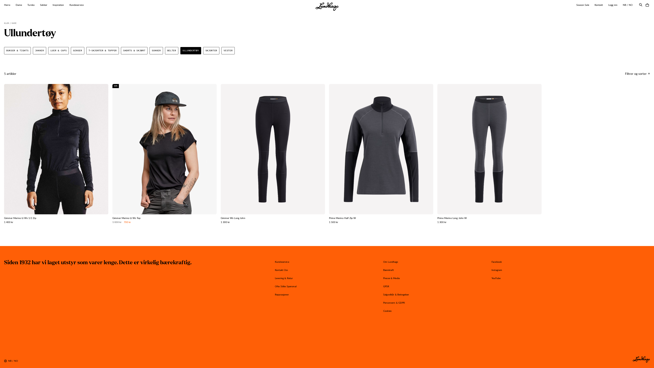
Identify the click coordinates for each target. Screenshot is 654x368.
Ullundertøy (191, 50)
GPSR (386, 286)
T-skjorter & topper (103, 50)
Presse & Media (391, 278)
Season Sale (582, 4)
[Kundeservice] (85, 5)
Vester (228, 50)
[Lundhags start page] (327, 7)
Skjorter (211, 50)
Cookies (387, 310)
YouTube (496, 278)
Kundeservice (282, 261)
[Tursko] (36, 5)
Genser (77, 50)
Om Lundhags (390, 261)
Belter (171, 50)
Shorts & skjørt (134, 50)
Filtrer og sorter (636, 73)
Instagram (497, 270)
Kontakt (599, 4)
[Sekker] (49, 5)
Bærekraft (388, 270)
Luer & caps (58, 50)
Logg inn (612, 4)
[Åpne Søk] (640, 4)
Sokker (156, 50)
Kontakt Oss (281, 270)
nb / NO (629, 4)
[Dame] (24, 5)
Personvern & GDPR (394, 302)
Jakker (39, 50)
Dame (14, 23)
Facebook (497, 261)
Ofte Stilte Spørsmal (286, 286)
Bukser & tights (17, 50)
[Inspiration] (66, 5)
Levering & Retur (284, 278)
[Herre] (12, 5)
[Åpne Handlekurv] (647, 4)
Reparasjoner (282, 294)
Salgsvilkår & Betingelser (396, 294)
